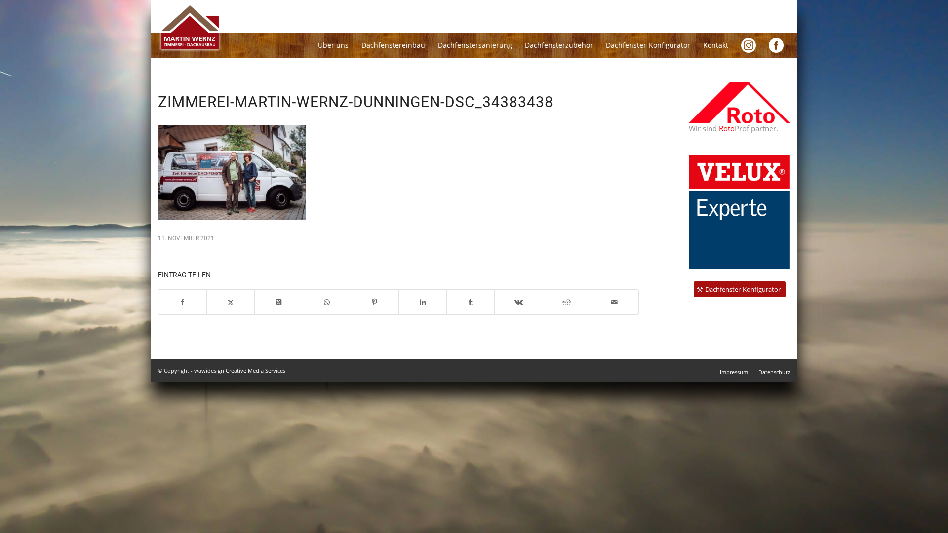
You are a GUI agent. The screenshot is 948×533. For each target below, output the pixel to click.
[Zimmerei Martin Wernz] (190, 28)
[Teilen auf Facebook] (182, 302)
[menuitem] (333, 45)
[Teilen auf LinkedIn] (422, 302)
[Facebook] (776, 45)
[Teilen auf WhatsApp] (327, 302)
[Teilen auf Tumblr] (470, 302)
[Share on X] (278, 302)
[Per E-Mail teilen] (614, 302)
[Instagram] (748, 45)
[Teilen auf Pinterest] (374, 302)
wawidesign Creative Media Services (239, 370)
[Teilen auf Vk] (518, 302)
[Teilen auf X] (230, 302)
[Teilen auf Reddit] (567, 302)
